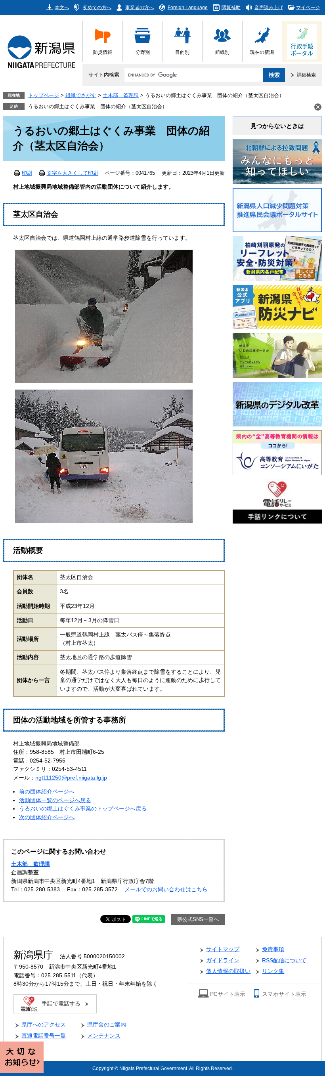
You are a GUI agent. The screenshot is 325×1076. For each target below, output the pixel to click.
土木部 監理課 (121, 95)
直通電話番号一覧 (43, 1036)
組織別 (222, 52)
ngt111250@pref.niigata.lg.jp (71, 778)
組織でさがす (80, 95)
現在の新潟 (262, 52)
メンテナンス (103, 1036)
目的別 (182, 52)
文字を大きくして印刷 (72, 173)
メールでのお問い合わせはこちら (166, 890)
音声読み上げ (268, 7)
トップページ (43, 95)
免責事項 (273, 949)
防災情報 (102, 52)
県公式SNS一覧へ (198, 919)
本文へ (62, 7)
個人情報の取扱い (228, 971)
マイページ (308, 7)
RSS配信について (284, 960)
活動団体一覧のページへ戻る (55, 800)
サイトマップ (222, 949)
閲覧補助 (231, 7)
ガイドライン (222, 960)
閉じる (317, 107)
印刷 (27, 173)
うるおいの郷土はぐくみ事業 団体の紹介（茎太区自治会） (97, 106)
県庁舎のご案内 (106, 1025)
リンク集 (273, 971)
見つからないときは (277, 125)
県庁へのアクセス (43, 1025)
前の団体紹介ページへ (47, 792)
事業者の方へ (139, 7)
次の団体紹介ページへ (47, 817)
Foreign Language (188, 7)
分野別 (143, 52)
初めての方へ (97, 7)
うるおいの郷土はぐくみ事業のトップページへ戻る (83, 809)
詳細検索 (306, 74)
